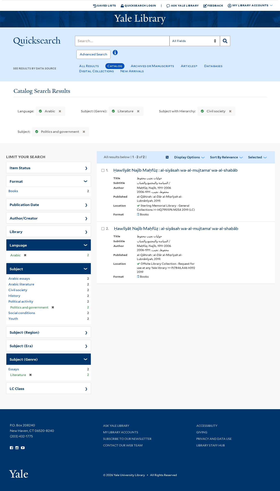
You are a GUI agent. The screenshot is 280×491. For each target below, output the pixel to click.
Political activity (20, 301)
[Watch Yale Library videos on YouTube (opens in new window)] (23, 448)
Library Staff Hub (210, 445)
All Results (89, 66)
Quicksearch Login (140, 5)
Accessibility (206, 425)
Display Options (187, 157)
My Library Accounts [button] (250, 5)
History (14, 296)
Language (18, 244)
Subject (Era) (21, 345)
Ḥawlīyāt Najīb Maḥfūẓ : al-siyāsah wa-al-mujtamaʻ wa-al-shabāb (175, 170)
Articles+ (189, 66)
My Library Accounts (120, 432)
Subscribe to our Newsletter (127, 438)
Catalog (114, 66)
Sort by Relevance (224, 157)
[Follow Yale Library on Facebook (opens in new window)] (11, 448)
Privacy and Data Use (214, 438)
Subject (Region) (24, 332)
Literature (125, 111)
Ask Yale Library (184, 5)
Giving (201, 432)
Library (16, 231)
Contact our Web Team (122, 445)
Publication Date (24, 204)
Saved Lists (106, 5)
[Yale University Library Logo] (140, 19)
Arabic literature (21, 284)
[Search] (225, 41)
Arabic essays (19, 278)
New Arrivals (132, 71)
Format (16, 181)
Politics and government (60, 132)
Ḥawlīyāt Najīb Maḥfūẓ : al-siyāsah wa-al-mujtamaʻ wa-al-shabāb (176, 228)
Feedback (215, 5)
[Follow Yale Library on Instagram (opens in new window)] (16, 448)
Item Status (20, 167)
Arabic (50, 111)
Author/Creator (24, 217)
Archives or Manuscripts (152, 66)
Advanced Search (93, 54)
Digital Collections (96, 71)
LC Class (17, 388)
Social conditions (21, 313)
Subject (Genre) (24, 359)
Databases (213, 66)
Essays (13, 369)
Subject (16, 268)
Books (13, 191)
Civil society (216, 111)
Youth (13, 319)
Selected (255, 157)
